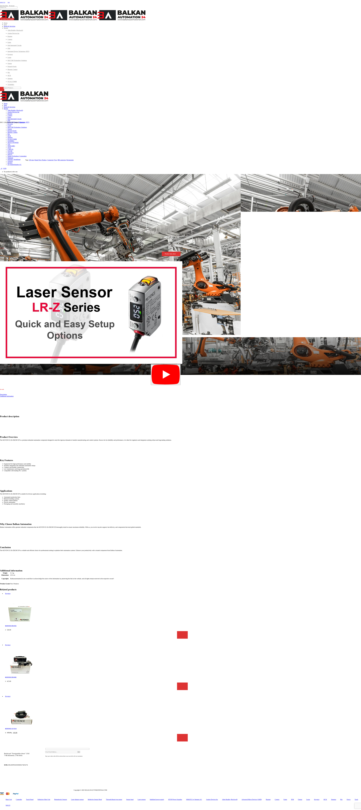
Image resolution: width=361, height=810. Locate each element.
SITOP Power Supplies (175, 799)
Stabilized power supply (157, 799)
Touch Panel (29, 799)
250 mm (31, 160)
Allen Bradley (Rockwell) (229, 799)
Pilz (341, 799)
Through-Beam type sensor (114, 799)
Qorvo (348, 799)
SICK (325, 799)
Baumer (268, 799)
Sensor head (129, 799)
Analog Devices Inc (212, 799)
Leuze (308, 799)
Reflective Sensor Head (95, 799)
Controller (19, 799)
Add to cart (182, 635)
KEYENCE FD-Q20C (11, 677)
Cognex (277, 799)
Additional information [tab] (7, 396)
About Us (2, 2)
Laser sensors (142, 799)
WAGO (8, 805)
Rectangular (70, 160)
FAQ (9, 2)
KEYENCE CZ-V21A (11, 728)
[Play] (165, 374)
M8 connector (62, 160)
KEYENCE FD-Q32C (11, 626)
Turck (356, 799)
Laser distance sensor (77, 799)
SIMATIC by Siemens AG (194, 799)
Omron (300, 799)
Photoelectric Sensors (60, 799)
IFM (292, 799)
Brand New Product (40, 160)
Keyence (22, 122)
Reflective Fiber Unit (44, 799)
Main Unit (9, 799)
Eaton (285, 799)
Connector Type (52, 160)
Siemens (333, 799)
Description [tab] (3, 394)
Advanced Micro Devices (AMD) (252, 799)
